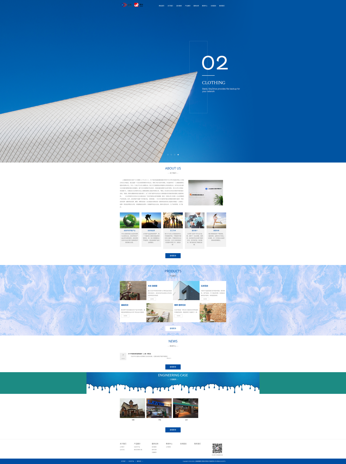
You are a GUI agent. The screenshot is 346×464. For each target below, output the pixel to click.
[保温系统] (213, 321)
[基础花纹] (133, 299)
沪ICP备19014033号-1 (220, 461)
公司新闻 (168, 447)
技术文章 (154, 449)
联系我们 (222, 6)
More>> (169, 358)
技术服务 (154, 447)
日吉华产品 (137, 447)
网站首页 (161, 6)
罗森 (159, 420)
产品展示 (187, 6)
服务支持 (196, 6)
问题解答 (154, 452)
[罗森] (159, 417)
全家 (186, 420)
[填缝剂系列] (159, 321)
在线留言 (213, 6)
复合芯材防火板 (138, 449)
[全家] (185, 417)
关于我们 (170, 6)
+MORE (125, 315)
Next (343, 79)
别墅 (133, 420)
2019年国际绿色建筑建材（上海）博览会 (139, 354)
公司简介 (122, 447)
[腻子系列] (186, 299)
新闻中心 (204, 6)
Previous (2, 79)
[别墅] (132, 417)
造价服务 (179, 6)
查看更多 (173, 256)
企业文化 (122, 449)
